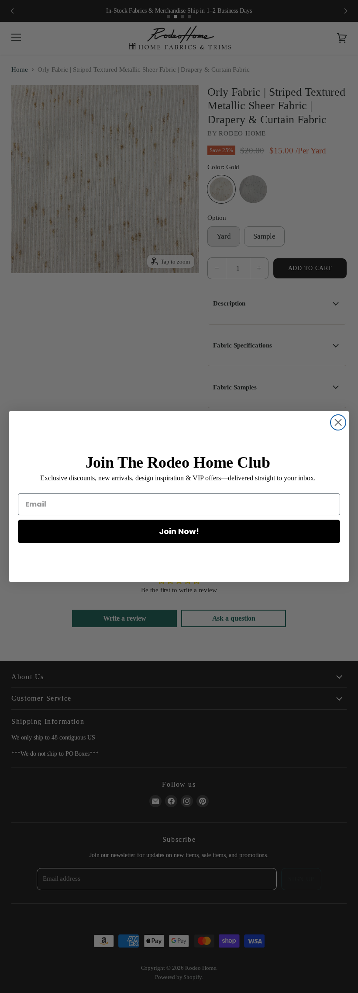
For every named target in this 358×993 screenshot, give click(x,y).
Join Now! (179, 531)
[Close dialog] (338, 422)
